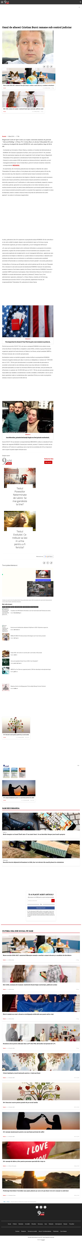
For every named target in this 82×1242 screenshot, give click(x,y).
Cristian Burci (26, 607)
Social (4, 111)
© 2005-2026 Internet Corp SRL (35, 1237)
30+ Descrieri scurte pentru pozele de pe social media (16, 734)
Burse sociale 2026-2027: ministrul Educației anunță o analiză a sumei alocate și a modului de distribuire (28, 85)
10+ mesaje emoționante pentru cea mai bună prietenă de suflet (18, 797)
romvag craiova (34, 607)
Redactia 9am (48, 459)
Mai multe (48, 462)
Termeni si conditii (32, 1231)
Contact (17, 1231)
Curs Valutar (63, 1231)
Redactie (23, 1231)
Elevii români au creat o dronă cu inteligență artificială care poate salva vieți (28, 1014)
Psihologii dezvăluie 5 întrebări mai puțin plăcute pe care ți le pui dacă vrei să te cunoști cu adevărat (36, 1191)
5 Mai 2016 (11, 136)
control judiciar (18, 607)
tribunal (8, 607)
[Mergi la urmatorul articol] (79, 7)
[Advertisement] (14, 621)
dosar (12, 607)
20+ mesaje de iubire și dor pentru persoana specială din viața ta (24, 1161)
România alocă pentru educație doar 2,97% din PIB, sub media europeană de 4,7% (29, 1043)
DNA (4, 607)
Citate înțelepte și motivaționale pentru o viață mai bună (21, 1073)
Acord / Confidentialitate (45, 1231)
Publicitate (55, 1231)
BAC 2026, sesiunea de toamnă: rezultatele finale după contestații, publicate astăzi (23, 109)
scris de (35, 111)
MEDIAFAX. (16, 165)
